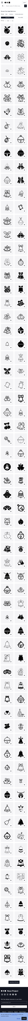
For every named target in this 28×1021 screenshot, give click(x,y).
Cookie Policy (14, 1014)
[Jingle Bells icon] (21, 43)
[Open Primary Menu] (2, 2)
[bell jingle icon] (7, 57)
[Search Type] (3, 6)
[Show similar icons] (11, 33)
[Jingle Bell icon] (7, 29)
